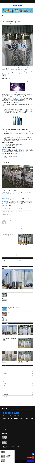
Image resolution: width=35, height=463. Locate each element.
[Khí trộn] (4, 314)
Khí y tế (18, 390)
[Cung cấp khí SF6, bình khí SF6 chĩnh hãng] (3, 452)
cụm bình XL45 (6, 193)
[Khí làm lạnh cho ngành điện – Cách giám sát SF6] (3, 460)
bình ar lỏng (9, 208)
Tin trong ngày (18, 396)
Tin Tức (18, 398)
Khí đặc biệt (18, 383)
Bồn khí (18, 369)
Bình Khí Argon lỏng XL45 (5, 149)
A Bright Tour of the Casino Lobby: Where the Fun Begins (9, 339)
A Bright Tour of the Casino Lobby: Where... (9, 234)
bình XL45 (14, 69)
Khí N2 (18, 387)
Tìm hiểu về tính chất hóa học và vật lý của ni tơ (15, 298)
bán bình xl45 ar (5, 208)
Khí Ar (18, 375)
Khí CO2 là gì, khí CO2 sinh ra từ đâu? (13, 307)
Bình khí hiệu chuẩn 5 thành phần (25, 244)
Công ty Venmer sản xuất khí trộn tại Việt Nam (11, 290)
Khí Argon (3, 104)
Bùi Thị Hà (6, 23)
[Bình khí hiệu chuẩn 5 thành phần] (25, 239)
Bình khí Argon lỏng (4, 198)
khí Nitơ (28, 131)
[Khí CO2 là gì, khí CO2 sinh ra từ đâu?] (4, 309)
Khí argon (5, 144)
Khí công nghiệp (5, 380)
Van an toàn (5, 158)
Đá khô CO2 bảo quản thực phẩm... (9, 456)
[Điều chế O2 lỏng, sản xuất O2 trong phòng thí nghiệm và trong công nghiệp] (4, 319)
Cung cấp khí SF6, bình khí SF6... (9, 451)
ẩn (5, 75)
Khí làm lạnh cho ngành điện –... (9, 460)
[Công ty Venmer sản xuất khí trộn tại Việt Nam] (17, 279)
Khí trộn (9, 312)
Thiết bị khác (18, 392)
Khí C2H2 (18, 377)
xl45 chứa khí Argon (5, 214)
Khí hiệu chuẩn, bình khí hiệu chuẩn (13, 293)
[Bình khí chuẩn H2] (9, 356)
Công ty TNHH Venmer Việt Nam (19, 149)
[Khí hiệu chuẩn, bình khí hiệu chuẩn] (4, 295)
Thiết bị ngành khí (18, 394)
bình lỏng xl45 (15, 208)
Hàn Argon (5, 137)
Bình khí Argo (4, 192)
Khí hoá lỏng (18, 385)
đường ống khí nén (5, 194)
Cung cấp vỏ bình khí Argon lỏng (17, 211)
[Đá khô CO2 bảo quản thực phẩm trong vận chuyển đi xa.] (3, 456)
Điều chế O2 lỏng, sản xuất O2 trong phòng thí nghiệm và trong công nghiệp (19, 317)
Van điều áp (5, 157)
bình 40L (22, 194)
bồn (11, 69)
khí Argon (13, 95)
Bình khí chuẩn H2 (4, 361)
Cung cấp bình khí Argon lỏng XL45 (7, 211)
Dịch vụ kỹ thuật (18, 373)
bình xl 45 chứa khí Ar (21, 208)
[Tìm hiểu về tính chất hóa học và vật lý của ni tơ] (4, 300)
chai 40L (17, 69)
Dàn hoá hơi (18, 371)
